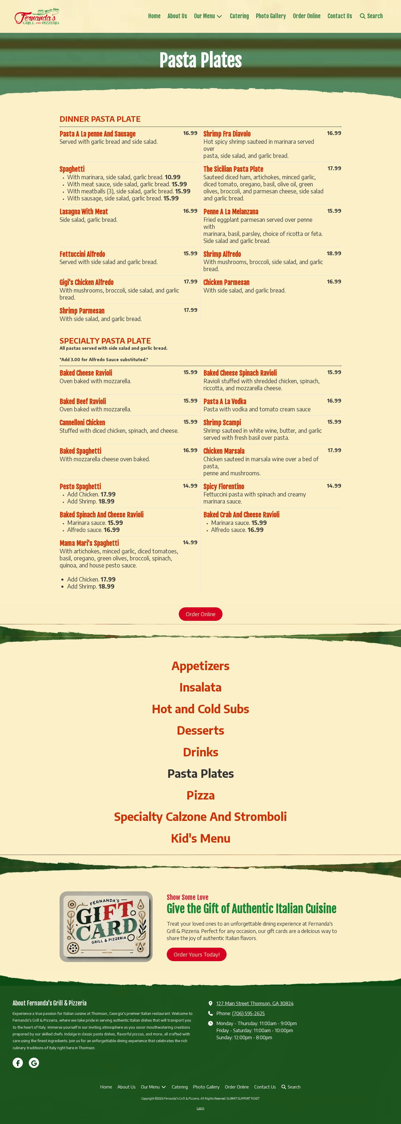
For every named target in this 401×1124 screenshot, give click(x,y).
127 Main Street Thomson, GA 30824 (255, 1003)
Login (200, 1108)
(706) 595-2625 (248, 1013)
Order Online (200, 614)
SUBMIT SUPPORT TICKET (243, 1098)
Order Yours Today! (197, 954)
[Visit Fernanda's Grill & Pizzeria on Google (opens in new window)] (34, 1063)
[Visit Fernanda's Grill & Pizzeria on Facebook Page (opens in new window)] (18, 1063)
